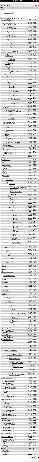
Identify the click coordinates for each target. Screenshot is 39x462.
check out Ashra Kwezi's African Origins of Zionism (12, 28)
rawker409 (30, 378)
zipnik (30, 399)
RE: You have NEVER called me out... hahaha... (16, 194)
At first (3, 171)
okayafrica (8, 1)
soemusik (30, 445)
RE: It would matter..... (5, 173)
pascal (30, 133)
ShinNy (30, 109)
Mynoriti (30, 335)
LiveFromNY (30, 418)
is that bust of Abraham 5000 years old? (11, 27)
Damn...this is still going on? (6, 334)
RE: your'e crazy (9, 137)
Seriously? (12, 199)
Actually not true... (14, 90)
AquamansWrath (15, 18)
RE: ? (7, 76)
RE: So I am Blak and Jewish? (6, 297)
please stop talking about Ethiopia (9, 261)
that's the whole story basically (12, 119)
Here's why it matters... (4, 279)
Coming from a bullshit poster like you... (6, 442)
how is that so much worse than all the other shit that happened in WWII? (17, 186)
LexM (30, 65)
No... (10, 72)
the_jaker (30, 313)
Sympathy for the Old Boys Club (16, 214)
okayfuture (13, 1)
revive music (21, 1)
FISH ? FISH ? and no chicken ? (4, 159)
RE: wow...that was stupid (7, 291)
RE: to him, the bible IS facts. (13, 86)
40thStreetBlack (30, 27)
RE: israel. (4, 342)
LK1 (30, 168)
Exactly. (11, 44)
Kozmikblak (30, 148)
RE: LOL (4, 156)
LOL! (7, 31)
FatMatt (30, 164)
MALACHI (30, 81)
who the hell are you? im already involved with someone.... (10, 152)
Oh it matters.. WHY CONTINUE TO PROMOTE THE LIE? (9, 440)
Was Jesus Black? (4, 161)
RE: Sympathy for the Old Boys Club (17, 215)
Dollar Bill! (11, 322)
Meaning (14, 223)
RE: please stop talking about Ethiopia (11, 262)
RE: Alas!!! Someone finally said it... (9, 56)
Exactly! (10, 115)
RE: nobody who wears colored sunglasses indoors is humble (14, 142)
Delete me (30, 443)
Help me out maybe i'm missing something (10, 349)
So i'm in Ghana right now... (5, 454)
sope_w (30, 336)
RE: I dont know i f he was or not (5, 175)
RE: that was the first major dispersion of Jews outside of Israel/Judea (14, 354)
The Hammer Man (30, 38)
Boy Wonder (30, 99)
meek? (8, 68)
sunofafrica (30, 453)
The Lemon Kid (30, 286)
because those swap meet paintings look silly (6, 335)
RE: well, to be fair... (14, 46)
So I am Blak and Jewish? (4, 296)
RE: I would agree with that (16, 227)
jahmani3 (30, 59)
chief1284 (30, 448)
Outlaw (30, 345)
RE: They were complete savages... (8, 407)
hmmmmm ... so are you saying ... (10, 34)
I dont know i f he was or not (4, 174)
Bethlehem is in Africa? (6, 107)
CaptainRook (30, 446)
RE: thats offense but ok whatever (14, 102)
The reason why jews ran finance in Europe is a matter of (15, 191)
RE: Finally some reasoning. (12, 305)
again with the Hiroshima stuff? (12, 184)
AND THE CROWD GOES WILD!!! (10, 396)
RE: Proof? (7, 247)
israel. (2, 341)
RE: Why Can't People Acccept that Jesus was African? (7, 19)
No (11, 212)
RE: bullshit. (6, 286)
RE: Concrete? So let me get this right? (7, 439)
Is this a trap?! (10, 78)
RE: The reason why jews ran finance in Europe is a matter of (16, 192)
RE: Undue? (14, 230)
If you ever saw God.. (5, 402)
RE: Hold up (9, 196)
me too (13, 373)
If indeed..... (4, 441)
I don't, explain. (9, 52)
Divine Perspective (30, 293)
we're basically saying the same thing (14, 71)
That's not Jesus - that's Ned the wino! (5, 328)
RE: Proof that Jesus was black (5, 450)
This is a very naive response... (5, 446)
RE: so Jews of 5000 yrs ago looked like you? (14, 238)
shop (24, 0)
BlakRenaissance (30, 394)
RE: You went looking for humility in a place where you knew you (19, 314)
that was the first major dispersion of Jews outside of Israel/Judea (13, 353)
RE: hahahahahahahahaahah (9, 62)
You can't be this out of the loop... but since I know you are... (10, 267)
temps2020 (30, 43)
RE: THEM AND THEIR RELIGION (9, 302)
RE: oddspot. (3, 162)
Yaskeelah (30, 433)
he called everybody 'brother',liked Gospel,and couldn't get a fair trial (9, 415)
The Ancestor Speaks (3, 431)
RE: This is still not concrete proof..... (12, 357)
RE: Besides (4, 265)
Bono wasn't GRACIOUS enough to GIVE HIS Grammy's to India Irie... (14, 143)
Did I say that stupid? (15, 312)
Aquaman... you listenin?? (4, 169)
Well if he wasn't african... (3, 269)
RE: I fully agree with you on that (12, 139)
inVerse (30, 169)
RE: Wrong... (8, 38)
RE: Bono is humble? (7, 133)
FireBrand (30, 103)
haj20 (30, 290)
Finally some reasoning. (10, 304)
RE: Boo (8, 127)
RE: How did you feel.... (15, 369)
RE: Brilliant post (10, 114)
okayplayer (3, 1)
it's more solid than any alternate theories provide (14, 358)
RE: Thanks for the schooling (12, 98)
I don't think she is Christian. (6, 287)
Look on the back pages (15, 226)
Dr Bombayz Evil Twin (30, 334)
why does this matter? (3, 445)
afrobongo (30, 159)
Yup (11, 211)
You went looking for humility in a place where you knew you (19, 313)
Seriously (6, 74)
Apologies (14, 234)
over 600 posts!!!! (3, 448)
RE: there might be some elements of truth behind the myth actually (14, 111)
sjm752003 (30, 161)
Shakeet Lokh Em (30, 19)
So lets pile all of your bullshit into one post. (9, 130)
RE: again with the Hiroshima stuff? (14, 188)
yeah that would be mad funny (11, 263)
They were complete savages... (7, 406)
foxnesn (30, 450)
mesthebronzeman (30, 331)
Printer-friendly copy (37, 16)
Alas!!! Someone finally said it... (8, 55)
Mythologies (6, 278)
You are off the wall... (15, 320)
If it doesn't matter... (5, 332)
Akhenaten (30, 384)
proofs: (2, 453)
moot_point (30, 31)
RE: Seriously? (13, 200)
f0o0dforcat (30, 339)
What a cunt (14, 316)
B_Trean (30, 55)
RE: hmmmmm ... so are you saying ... (11, 35)
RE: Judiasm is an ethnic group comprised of (7, 166)
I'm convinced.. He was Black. (4, 168)
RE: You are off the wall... (15, 321)
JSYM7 (30, 272)
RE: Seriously (8, 106)
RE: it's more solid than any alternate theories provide (14, 359)
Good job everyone (3, 417)
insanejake (30, 126)
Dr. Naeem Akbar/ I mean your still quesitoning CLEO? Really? (19, 92)
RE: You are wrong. (15, 218)
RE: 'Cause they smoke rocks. (5, 271)
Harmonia (30, 289)
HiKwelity (30, 417)
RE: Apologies (14, 235)
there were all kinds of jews (7, 64)
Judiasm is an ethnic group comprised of (6, 165)
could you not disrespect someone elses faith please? (14, 99)
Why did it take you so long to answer (15, 242)
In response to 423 (4, 9)
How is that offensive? (13, 103)
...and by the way (15, 95)
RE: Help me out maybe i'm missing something (11, 350)
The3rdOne (30, 269)
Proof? (6, 246)
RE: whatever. (7, 66)
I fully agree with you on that (11, 138)
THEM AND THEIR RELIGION (9, 301)
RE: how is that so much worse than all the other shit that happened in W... (18, 187)
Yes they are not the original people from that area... (18, 367)
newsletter (28, 0)
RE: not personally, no (15, 50)
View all (12, 18)
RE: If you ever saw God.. (6, 403)
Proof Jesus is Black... (3, 293)
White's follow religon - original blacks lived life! (7, 427)
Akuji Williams (30, 437)
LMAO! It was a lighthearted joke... (8, 153)
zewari (30, 26)
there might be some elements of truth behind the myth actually (12, 110)
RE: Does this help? (11, 82)
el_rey (30, 34)
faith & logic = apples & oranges (13, 88)
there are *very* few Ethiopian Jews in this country (18, 48)
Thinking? (13, 190)
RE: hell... (7, 391)
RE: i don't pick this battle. (12, 70)
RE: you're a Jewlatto (5, 324)
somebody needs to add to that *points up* (7, 149)
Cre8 (30, 149)
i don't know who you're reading (16, 91)
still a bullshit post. (4, 443)
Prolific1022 (30, 82)
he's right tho (9, 84)
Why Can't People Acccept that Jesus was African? (6, 18)
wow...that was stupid (6, 290)
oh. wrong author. (15, 94)
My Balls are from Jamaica (4, 418)
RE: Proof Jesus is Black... (4, 294)
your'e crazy (7, 135)
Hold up (8, 195)
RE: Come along (15, 203)
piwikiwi (30, 333)
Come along (14, 202)
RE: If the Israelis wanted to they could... (17, 222)
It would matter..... (4, 172)
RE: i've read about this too (11, 118)
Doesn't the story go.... (4, 148)
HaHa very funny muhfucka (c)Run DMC (6, 160)
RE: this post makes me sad (6, 281)
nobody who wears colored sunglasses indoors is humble (13, 141)
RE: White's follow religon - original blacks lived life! (8, 428)
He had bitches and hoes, (4, 157)
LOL (3, 155)
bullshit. (5, 285)
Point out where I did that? (15, 231)
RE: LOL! (8, 32)
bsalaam (30, 53)
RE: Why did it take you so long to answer (16, 243)
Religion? (6, 300)
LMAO (6, 131)
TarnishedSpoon (30, 23)
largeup (17, 1)
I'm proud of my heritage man (7, 298)
